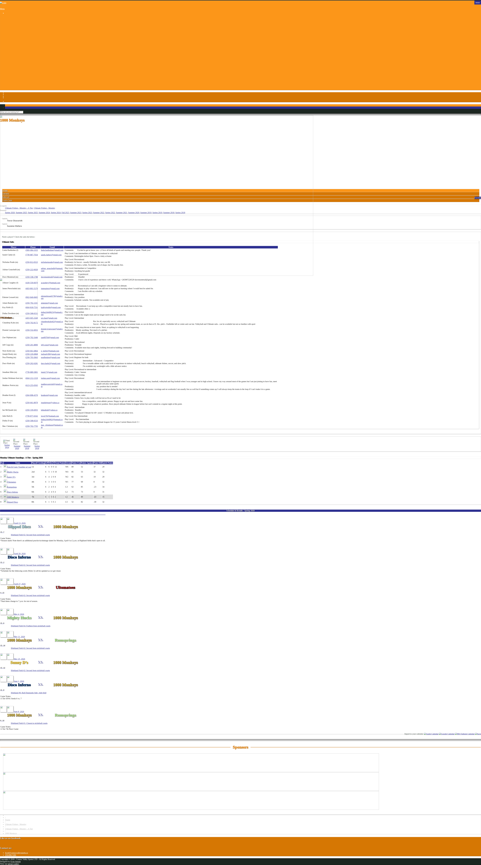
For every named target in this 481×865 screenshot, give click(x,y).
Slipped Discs (12, 502)
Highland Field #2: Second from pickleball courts (30, 535)
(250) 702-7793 (31, 426)
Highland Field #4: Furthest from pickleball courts (30, 626)
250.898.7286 (10, 855)
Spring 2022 (110, 212)
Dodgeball (14, 31)
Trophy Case (7, 200)
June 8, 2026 (19, 712)
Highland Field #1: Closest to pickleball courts (29, 723)
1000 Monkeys (13, 497)
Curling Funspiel (16, 29)
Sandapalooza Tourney (19, 26)
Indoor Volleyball (17, 42)
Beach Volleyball (17, 24)
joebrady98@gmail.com (50, 354)
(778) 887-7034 (31, 255)
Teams (7, 820)
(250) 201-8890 (31, 345)
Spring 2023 (87, 212)
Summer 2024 (44, 212)
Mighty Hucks (12, 472)
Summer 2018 (168, 212)
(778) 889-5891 (31, 372)
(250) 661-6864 (31, 351)
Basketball (14, 22)
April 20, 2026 (20, 554)
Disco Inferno (12, 492)
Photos (7, 53)
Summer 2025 (21, 212)
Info (6, 58)
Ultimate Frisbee (16, 49)
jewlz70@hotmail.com (50, 416)
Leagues (8, 20)
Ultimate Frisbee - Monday (44, 208)
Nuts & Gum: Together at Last (19, 467)
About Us (14, 60)
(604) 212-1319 (31, 378)
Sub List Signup (16, 80)
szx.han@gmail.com (49, 318)
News (12, 74)
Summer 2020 (133, 212)
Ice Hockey (14, 38)
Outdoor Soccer (16, 44)
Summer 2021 (121, 212)
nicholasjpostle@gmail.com (52, 262)
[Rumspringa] (10, 637)
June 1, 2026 (19, 681)
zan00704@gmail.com (50, 337)
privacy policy (13, 864)
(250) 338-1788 (31, 277)
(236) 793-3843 (31, 357)
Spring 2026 (10, 212)
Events (12, 65)
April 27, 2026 (20, 584)
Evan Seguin (16, 861)
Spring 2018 (180, 212)
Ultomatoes (11, 482)
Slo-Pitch (13, 47)
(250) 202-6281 (31, 363)
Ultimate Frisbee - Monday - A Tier (19, 208)
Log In (7, 85)
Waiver (13, 83)
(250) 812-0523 (31, 262)
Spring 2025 (33, 212)
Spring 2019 (157, 212)
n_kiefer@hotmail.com (50, 351)
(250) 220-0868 (31, 354)
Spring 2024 (56, 212)
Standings (14, 51)
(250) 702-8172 (31, 323)
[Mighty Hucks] (3, 614)
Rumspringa (12, 487)
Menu (2, 9)
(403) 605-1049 (31, 318)
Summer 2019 (145, 212)
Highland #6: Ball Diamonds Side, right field (28, 693)
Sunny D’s (11, 477)
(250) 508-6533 (31, 421)
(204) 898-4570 (31, 395)
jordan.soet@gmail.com (50, 378)
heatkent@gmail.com (49, 395)
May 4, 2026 (19, 614)
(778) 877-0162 (31, 416)
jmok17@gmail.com (49, 372)
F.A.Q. (13, 67)
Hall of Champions (17, 71)
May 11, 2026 (19, 637)
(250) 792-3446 (31, 337)
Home (7, 17)
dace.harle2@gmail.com (50, 363)
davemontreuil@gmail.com (51, 277)
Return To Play (16, 78)
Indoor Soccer (15, 40)
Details (5, 191)
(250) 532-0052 (31, 330)
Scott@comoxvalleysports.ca (16, 853)
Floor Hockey (15, 35)
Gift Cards (14, 69)
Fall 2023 (65, 212)
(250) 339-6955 (31, 410)
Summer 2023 (75, 212)
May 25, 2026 (19, 659)
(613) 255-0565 (31, 385)
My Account (15, 87)
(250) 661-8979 (31, 403)
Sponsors (8, 56)
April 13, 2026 (20, 523)
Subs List (5, 197)
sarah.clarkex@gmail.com (51, 255)
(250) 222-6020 (31, 269)
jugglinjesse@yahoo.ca (50, 403)
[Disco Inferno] (3, 554)
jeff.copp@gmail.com (49, 345)
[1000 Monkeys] (10, 523)
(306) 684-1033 (31, 250)
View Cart (14, 89)
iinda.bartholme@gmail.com (52, 250)
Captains (5, 194)
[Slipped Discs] (3, 523)
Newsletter (14, 76)
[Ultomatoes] (10, 584)
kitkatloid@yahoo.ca (49, 410)
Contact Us (14, 62)
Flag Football (15, 33)
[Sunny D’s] (3, 659)
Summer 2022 (98, 212)
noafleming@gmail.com (50, 357)
